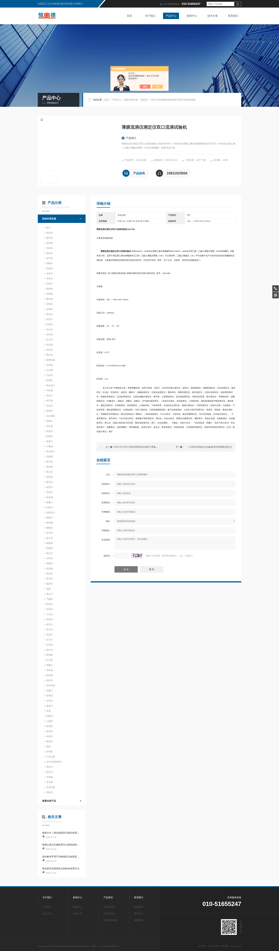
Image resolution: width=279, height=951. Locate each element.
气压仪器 (50, 756)
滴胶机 (49, 548)
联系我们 (233, 15)
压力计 (49, 639)
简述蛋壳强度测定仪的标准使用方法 (60, 868)
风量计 (49, 421)
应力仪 (49, 339)
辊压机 (49, 477)
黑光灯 (49, 578)
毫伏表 (49, 355)
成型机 (49, 304)
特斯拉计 (50, 512)
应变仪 (49, 533)
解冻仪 (49, 482)
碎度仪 (49, 736)
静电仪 (49, 604)
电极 (48, 589)
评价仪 (49, 700)
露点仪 (49, 472)
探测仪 (49, 695)
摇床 (48, 746)
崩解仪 (49, 263)
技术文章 (212, 15)
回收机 (49, 324)
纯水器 (49, 344)
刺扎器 (49, 426)
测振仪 (49, 792)
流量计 (49, 690)
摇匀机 (49, 461)
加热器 (49, 568)
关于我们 (150, 15)
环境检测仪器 (110, 920)
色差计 (49, 395)
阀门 (48, 227)
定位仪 (49, 329)
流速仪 (49, 268)
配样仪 (49, 238)
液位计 (49, 594)
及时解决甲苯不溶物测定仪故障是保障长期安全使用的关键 (61, 856)
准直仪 (49, 619)
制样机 (49, 436)
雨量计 (49, 665)
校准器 (49, 522)
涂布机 (49, 751)
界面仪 (49, 431)
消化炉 (49, 283)
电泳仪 (49, 349)
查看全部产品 (49, 801)
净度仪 (49, 278)
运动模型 (50, 416)
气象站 (49, 599)
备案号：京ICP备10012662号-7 (105, 946)
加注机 (49, 334)
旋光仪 (49, 538)
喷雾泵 (49, 411)
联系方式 (138, 913)
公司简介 (47, 907)
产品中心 (171, 15)
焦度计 (49, 441)
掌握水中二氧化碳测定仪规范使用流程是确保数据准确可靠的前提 (61, 833)
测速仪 (49, 253)
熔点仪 (49, 314)
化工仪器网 (213, 946)
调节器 (49, 400)
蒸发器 (49, 497)
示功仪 (49, 614)
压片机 (49, 660)
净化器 (49, 670)
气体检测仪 (109, 907)
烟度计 (49, 517)
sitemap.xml (235, 946)
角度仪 (49, 731)
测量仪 (49, 563)
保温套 (49, 243)
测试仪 (49, 772)
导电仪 (49, 492)
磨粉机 (49, 288)
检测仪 (49, 726)
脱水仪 (49, 650)
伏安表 (49, 558)
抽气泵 (49, 258)
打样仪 (49, 375)
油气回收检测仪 (54, 761)
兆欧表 (49, 248)
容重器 (49, 456)
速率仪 (49, 273)
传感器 (49, 777)
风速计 (49, 634)
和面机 (49, 294)
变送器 (49, 782)
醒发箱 (49, 299)
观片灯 (49, 553)
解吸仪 (49, 528)
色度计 (49, 319)
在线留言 (138, 907)
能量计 (49, 502)
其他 (48, 711)
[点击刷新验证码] (137, 555)
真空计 (49, 624)
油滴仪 (49, 309)
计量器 (49, 446)
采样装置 (50, 685)
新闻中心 (192, 15)
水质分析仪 (109, 913)
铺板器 (49, 543)
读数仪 (49, 716)
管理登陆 (224, 946)
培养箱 (49, 365)
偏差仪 (49, 583)
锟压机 (49, 573)
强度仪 (49, 680)
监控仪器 (50, 787)
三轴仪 (49, 721)
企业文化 (47, 913)
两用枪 (49, 655)
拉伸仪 (49, 644)
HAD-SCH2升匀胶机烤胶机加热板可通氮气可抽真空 (140, 447)
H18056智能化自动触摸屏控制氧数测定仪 (210, 447)
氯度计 (49, 706)
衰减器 (49, 466)
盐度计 (49, 487)
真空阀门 (50, 451)
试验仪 (49, 507)
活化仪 (49, 405)
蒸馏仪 (49, 380)
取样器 (49, 675)
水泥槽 (49, 370)
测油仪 (49, 233)
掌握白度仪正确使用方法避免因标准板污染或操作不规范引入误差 (61, 844)
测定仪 (144, 100)
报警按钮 (50, 360)
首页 (129, 15)
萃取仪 (49, 609)
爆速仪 (49, 741)
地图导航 (138, 920)
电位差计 (50, 385)
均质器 (49, 390)
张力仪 (49, 629)
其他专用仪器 (131, 100)
